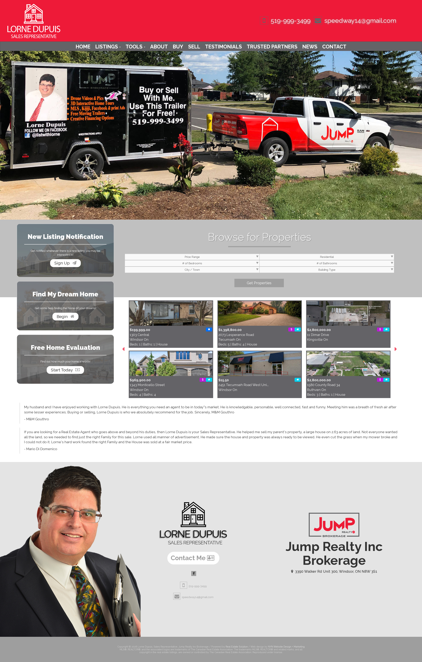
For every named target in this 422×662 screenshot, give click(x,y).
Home (83, 47)
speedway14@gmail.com (360, 20)
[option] (171, 349)
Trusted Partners (272, 47)
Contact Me (189, 558)
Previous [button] (123, 349)
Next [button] (395, 349)
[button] (259, 283)
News (309, 47)
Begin (63, 316)
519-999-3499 (291, 20)
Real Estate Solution (237, 646)
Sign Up (62, 262)
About (159, 47)
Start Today (62, 369)
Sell (194, 47)
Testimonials (223, 47)
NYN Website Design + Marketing (286, 646)
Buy (178, 47)
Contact (334, 47)
